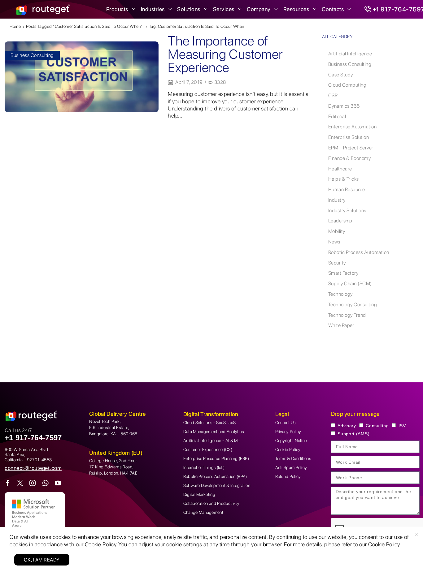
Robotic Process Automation (358, 252)
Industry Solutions (347, 210)
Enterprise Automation (352, 127)
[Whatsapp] (45, 483)
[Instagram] (32, 483)
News (334, 242)
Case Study (340, 75)
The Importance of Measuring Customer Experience (225, 54)
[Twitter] (20, 483)
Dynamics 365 (344, 106)
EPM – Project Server (350, 148)
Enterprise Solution (348, 137)
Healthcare (340, 169)
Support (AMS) (353, 433)
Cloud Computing (347, 85)
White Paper (341, 325)
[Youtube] (58, 483)
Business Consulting (32, 55)
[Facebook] (8, 483)
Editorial (337, 116)
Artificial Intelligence (350, 54)
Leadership (340, 221)
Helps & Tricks (343, 179)
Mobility (336, 231)
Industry (337, 200)
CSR (333, 95)
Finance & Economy (349, 158)
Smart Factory (343, 273)
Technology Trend (347, 315)
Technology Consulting (352, 305)
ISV (402, 425)
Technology (340, 294)
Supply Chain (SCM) (350, 283)
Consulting (377, 425)
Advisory (347, 425)
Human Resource (346, 189)
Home (15, 26)
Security (337, 263)
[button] (33, 468)
